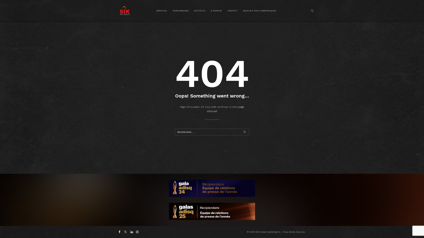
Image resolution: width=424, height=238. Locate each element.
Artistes (199, 11)
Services (161, 11)
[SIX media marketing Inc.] (125, 10)
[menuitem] (161, 10)
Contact (232, 11)
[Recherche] (212, 132)
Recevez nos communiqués (259, 11)
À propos (216, 11)
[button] (312, 10)
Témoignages (180, 11)
